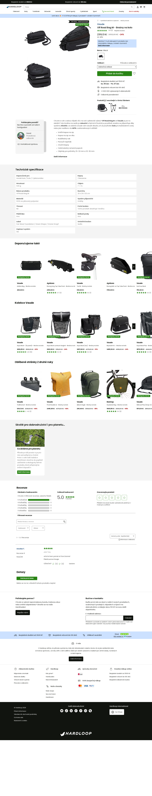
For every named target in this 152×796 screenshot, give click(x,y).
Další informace (104, 45)
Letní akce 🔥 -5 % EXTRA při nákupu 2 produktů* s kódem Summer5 (76, 16)
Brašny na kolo (125, 20)
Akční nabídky (134, 11)
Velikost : (101, 63)
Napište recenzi (119, 30)
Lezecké (58, 11)
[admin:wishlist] (134, 73)
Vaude (100, 24)
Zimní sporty (70, 11)
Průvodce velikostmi (128, 63)
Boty (26, 11)
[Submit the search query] (132, 7)
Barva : (102, 50)
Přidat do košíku (114, 74)
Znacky (121, 11)
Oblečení (16, 11)
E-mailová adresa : (93, 614)
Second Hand (109, 11)
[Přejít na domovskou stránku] (99, 21)
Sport (95, 11)
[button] (38, 38)
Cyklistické (84, 11)
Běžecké (47, 11)
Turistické (36, 11)
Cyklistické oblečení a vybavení (110, 20)
